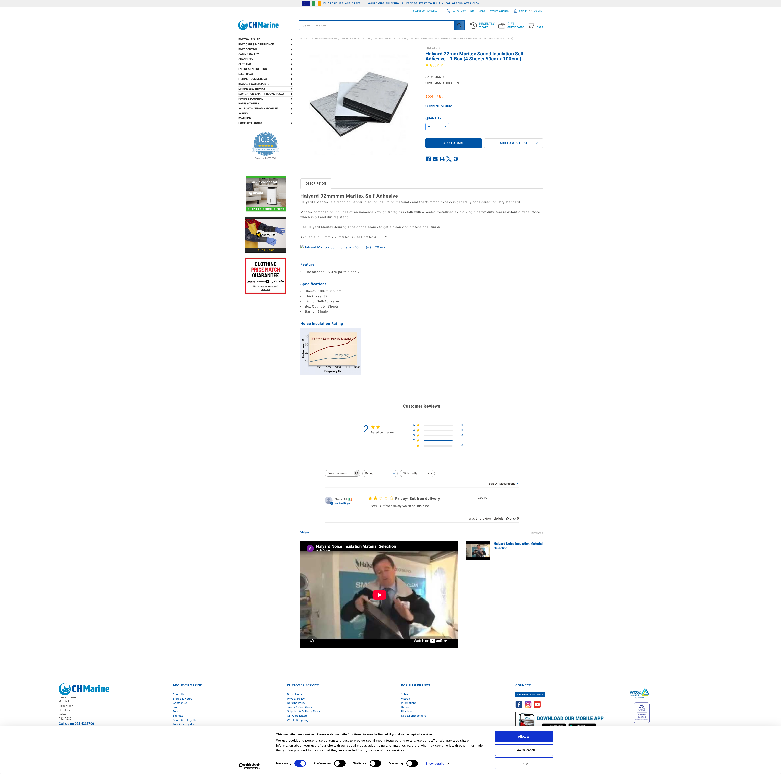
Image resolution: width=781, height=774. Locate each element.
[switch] (340, 763)
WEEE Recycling (297, 720)
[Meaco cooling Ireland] (266, 194)
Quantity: (434, 118)
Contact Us (180, 702)
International (409, 702)
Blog (175, 707)
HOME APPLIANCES (250, 123)
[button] (513, 143)
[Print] (442, 159)
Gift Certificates (297, 715)
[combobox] (380, 473)
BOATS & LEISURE (249, 39)
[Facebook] (428, 159)
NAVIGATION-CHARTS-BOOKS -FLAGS (261, 93)
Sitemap (178, 715)
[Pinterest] (456, 159)
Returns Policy (296, 702)
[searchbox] (339, 473)
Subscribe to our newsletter (530, 694)
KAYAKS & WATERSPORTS (253, 83)
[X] (449, 159)
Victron (405, 698)
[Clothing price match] (265, 275)
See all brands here (413, 715)
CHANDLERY (245, 59)
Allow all (524, 736)
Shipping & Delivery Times (304, 711)
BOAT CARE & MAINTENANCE (256, 44)
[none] (359, 105)
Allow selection (524, 750)
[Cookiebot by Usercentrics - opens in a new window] (249, 766)
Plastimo (406, 711)
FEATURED (244, 118)
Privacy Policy (296, 698)
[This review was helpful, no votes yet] (507, 518)
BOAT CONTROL (247, 49)
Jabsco (405, 694)
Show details (434, 763)
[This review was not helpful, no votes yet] (514, 518)
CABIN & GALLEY (248, 54)
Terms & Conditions (299, 707)
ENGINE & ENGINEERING (252, 69)
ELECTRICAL (245, 73)
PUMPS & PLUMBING (250, 98)
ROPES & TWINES (248, 103)
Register (538, 11)
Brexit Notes (295, 694)
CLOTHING (244, 64)
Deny (524, 763)
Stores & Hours (182, 698)
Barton (405, 707)
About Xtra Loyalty (184, 720)
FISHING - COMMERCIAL (252, 78)
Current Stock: (441, 106)
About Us (178, 694)
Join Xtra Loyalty (183, 724)
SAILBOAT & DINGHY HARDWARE (257, 108)
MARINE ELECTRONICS (252, 88)
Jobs (176, 711)
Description (315, 183)
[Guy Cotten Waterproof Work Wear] (265, 235)
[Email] (435, 159)
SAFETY (243, 113)
